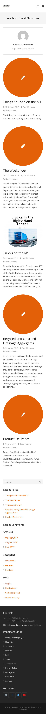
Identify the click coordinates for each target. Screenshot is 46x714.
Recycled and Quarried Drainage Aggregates (19, 340)
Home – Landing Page (14, 637)
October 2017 (11, 537)
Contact (8, 681)
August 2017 (11, 542)
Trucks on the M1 (16, 253)
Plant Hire (9, 642)
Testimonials (10, 663)
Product (9, 570)
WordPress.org (12, 597)
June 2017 (9, 547)
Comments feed (12, 592)
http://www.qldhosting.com (23, 48)
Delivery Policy (11, 668)
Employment (10, 672)
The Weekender (14, 170)
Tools (7, 659)
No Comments (11, 110)
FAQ (7, 655)
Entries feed (10, 588)
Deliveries (9, 560)
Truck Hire (9, 646)
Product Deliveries (16, 439)
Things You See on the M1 (22, 102)
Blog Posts (9, 676)
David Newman (29, 107)
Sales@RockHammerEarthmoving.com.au (24, 625)
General (9, 565)
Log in (8, 583)
